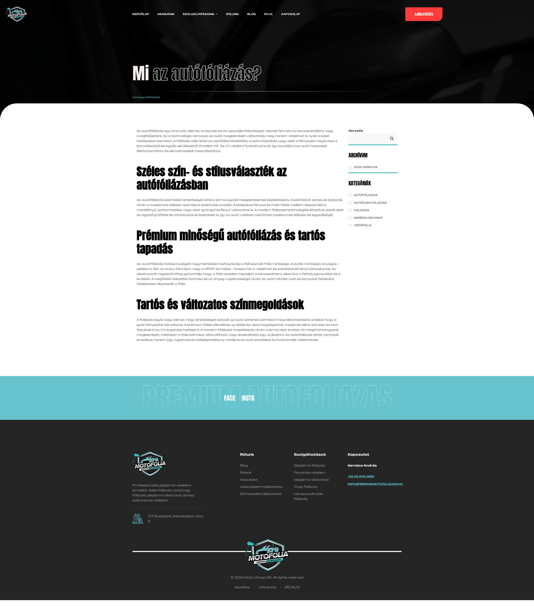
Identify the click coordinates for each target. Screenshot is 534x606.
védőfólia (363, 225)
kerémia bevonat (368, 217)
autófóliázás (366, 195)
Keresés (356, 130)
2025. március (366, 167)
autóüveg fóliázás (370, 202)
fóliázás (361, 210)
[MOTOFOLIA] (229, 398)
